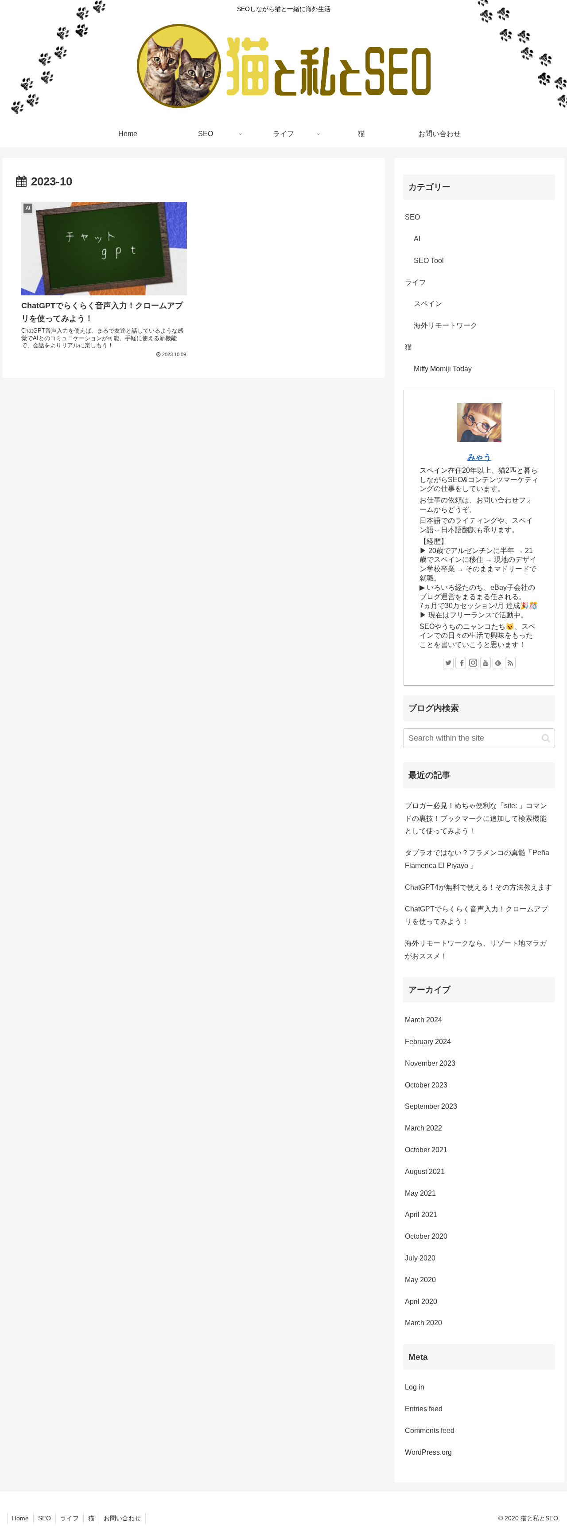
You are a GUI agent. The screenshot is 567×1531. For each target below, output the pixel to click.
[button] (546, 738)
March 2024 (423, 1020)
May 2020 (420, 1280)
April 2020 (421, 1301)
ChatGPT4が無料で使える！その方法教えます (478, 887)
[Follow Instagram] (473, 663)
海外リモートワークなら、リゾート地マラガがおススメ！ (476, 949)
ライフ (415, 282)
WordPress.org (428, 1452)
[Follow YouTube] (485, 663)
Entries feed (424, 1409)
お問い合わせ (122, 1518)
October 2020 (426, 1237)
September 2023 (431, 1107)
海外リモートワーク (446, 325)
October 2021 (426, 1150)
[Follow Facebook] (460, 663)
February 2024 (428, 1042)
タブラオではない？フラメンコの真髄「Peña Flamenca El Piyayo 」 (477, 859)
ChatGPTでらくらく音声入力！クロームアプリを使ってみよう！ (476, 915)
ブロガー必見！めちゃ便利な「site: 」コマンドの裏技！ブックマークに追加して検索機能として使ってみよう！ (476, 818)
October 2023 (426, 1085)
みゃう (479, 457)
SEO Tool (429, 260)
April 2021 (421, 1215)
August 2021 (425, 1171)
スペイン (428, 303)
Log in (414, 1387)
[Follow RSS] (510, 663)
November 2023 (430, 1063)
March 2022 (423, 1128)
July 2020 (420, 1258)
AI (417, 239)
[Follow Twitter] (448, 663)
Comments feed (429, 1431)
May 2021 (420, 1193)
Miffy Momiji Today (443, 369)
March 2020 (423, 1323)
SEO (412, 217)
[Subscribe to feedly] (498, 663)
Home (20, 1518)
